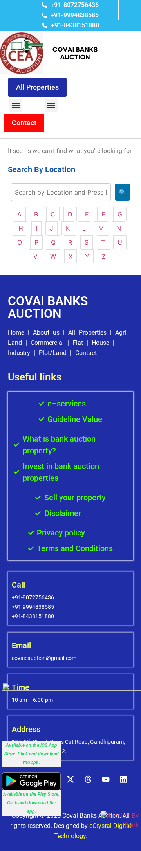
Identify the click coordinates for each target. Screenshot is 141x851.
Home (16, 332)
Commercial (47, 342)
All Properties (87, 332)
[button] (15, 105)
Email (21, 645)
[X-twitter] (70, 779)
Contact (86, 353)
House (100, 342)
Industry (19, 353)
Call (18, 585)
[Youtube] (106, 779)
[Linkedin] (123, 779)
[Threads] (88, 779)
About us (46, 332)
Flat (77, 342)
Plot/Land (53, 353)
